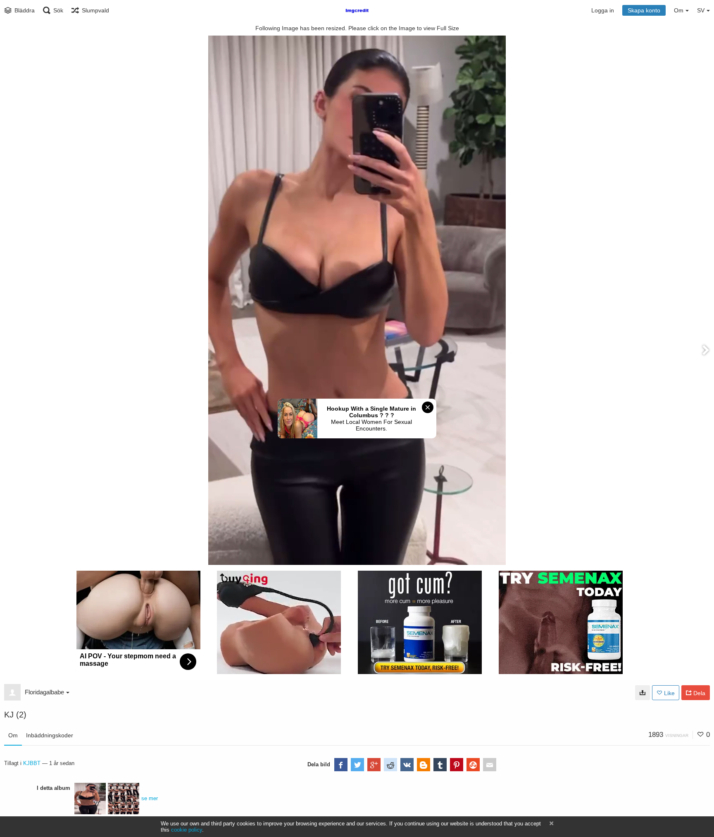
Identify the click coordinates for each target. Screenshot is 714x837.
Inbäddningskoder (49, 735)
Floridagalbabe (44, 692)
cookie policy (186, 830)
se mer (149, 798)
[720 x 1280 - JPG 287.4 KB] (642, 692)
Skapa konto (644, 10)
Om (13, 735)
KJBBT (31, 763)
